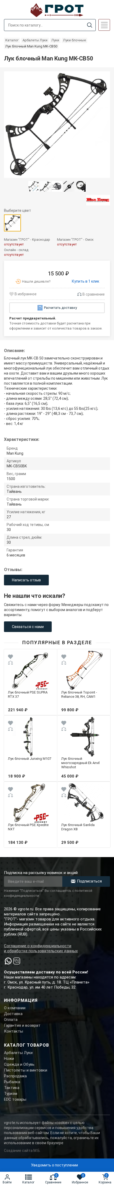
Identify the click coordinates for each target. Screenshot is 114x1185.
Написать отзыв (26, 580)
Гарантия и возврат (22, 1025)
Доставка (13, 1013)
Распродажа (15, 1076)
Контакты (13, 1031)
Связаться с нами (28, 627)
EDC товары (15, 1099)
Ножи (9, 1058)
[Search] (89, 25)
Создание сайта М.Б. (22, 1150)
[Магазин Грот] (57, 9)
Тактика (11, 1087)
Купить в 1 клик (85, 281)
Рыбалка (12, 1081)
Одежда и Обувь (19, 1064)
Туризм (10, 1093)
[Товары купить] (98, 200)
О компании (14, 1008)
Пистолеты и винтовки (25, 1070)
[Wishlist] (10, 657)
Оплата (10, 1019)
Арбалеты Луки (18, 1052)
